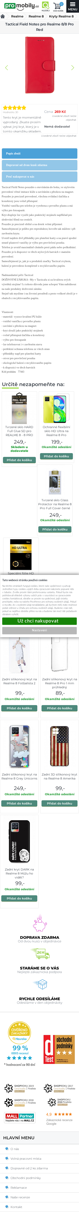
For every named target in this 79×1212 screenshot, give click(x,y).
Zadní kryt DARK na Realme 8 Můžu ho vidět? (19, 873)
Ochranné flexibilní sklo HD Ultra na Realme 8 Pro (56, 431)
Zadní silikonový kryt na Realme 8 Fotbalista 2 (19, 681)
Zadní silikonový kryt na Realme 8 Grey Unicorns (19, 776)
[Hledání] (45, 6)
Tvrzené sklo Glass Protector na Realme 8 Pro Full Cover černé (55, 504)
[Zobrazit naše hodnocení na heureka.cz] (20, 1066)
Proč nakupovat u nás (20, 176)
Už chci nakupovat (39, 621)
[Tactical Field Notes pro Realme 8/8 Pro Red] (39, 66)
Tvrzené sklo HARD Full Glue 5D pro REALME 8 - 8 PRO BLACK (19, 433)
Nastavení (39, 630)
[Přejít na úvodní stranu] (21, 6)
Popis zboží (13, 153)
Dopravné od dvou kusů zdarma (26, 165)
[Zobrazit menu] (72, 6)
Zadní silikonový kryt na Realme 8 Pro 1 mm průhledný (59, 683)
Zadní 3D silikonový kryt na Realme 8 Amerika (59, 776)
